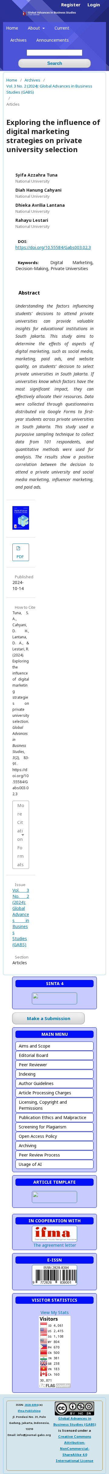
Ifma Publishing (29, 1411)
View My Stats (55, 1312)
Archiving (27, 1145)
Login (94, 5)
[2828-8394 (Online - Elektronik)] (54, 1285)
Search (54, 63)
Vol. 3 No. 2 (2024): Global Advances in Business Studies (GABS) (49, 89)
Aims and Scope (34, 1046)
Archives (18, 40)
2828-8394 (31, 1405)
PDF (20, 556)
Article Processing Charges (45, 1093)
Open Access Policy (38, 1136)
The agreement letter (54, 1245)
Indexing (27, 1074)
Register (71, 5)
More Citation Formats (20, 834)
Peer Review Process (39, 1155)
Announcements (52, 40)
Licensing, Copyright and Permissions (43, 1105)
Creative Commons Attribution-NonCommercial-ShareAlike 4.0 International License (74, 1448)
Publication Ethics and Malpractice (52, 1117)
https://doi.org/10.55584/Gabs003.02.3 (53, 247)
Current (61, 28)
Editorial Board (33, 1055)
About (34, 28)
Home (12, 28)
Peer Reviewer (33, 1064)
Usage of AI (30, 1164)
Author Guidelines (36, 1083)
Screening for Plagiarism (42, 1127)
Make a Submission (48, 1018)
